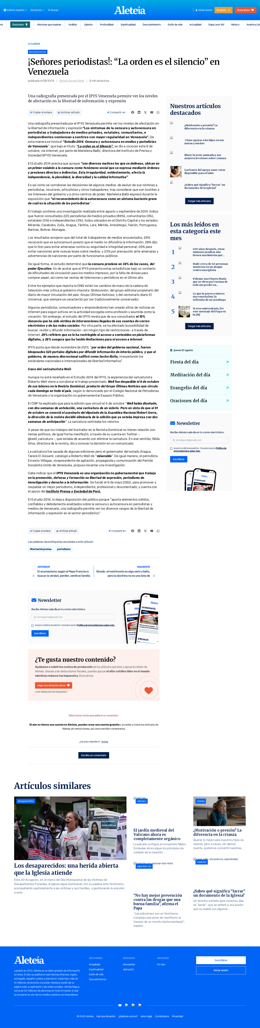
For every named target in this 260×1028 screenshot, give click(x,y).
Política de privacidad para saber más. (96, 625)
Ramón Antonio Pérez (71, 81)
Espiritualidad (128, 24)
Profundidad (107, 24)
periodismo (64, 549)
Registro (221, 10)
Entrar (105, 741)
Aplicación (128, 969)
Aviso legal (146, 1016)
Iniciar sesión (205, 10)
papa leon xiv (144, 866)
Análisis (72, 24)
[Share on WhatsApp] (158, 112)
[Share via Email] (151, 112)
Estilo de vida (175, 24)
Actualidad (195, 24)
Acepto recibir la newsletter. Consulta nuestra (75, 625)
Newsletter (129, 964)
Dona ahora (243, 10)
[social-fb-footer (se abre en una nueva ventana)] (126, 1005)
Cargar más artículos (199, 201)
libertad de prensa (40, 549)
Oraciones (18, 24)
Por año (161, 964)
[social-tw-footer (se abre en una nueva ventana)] (133, 1005)
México (235, 24)
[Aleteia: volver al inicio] (130, 10)
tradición (201, 862)
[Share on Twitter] (145, 112)
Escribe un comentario (93, 755)
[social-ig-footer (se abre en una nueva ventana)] (140, 1005)
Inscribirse (40, 633)
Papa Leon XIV (216, 24)
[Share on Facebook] (132, 112)
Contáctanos (162, 1016)
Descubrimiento (152, 24)
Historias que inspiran (49, 24)
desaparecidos (26, 801)
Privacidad (177, 1016)
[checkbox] (32, 626)
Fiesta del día (184, 362)
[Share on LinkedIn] (139, 112)
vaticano (141, 801)
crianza (200, 801)
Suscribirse (221, 960)
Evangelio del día (188, 388)
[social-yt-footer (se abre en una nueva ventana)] (120, 1005)
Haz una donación (105, 1016)
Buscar (54, 10)
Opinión (88, 24)
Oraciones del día (188, 400)
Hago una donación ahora (51, 685)
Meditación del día (190, 375)
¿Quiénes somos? (128, 1016)
